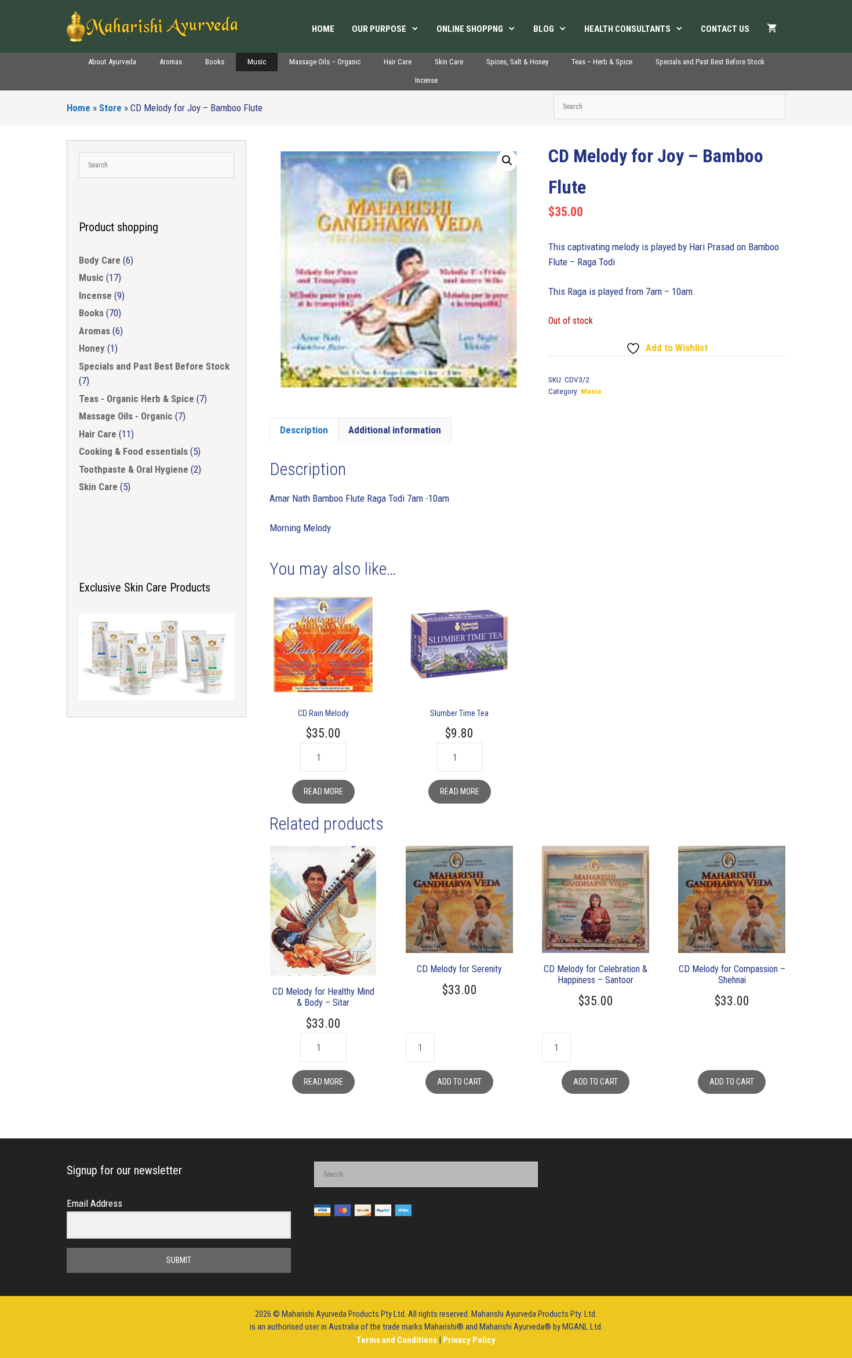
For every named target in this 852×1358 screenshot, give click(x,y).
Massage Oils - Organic (126, 416)
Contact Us (725, 29)
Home (323, 29)
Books (214, 61)
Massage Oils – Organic (325, 61)
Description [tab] (304, 430)
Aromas (170, 61)
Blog (543, 29)
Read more (323, 791)
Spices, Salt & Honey (517, 61)
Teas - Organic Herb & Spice (136, 398)
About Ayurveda (112, 61)
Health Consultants (627, 29)
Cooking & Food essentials (133, 451)
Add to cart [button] (459, 1081)
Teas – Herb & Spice (601, 61)
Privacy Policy (469, 1340)
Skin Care (449, 61)
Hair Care (398, 61)
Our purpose (379, 29)
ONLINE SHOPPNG (469, 29)
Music (256, 61)
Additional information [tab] (394, 430)
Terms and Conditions (397, 1340)
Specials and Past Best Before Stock (710, 61)
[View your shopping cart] (771, 29)
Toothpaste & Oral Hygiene (133, 469)
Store (110, 108)
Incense (426, 80)
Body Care (100, 260)
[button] (507, 160)
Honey (92, 348)
